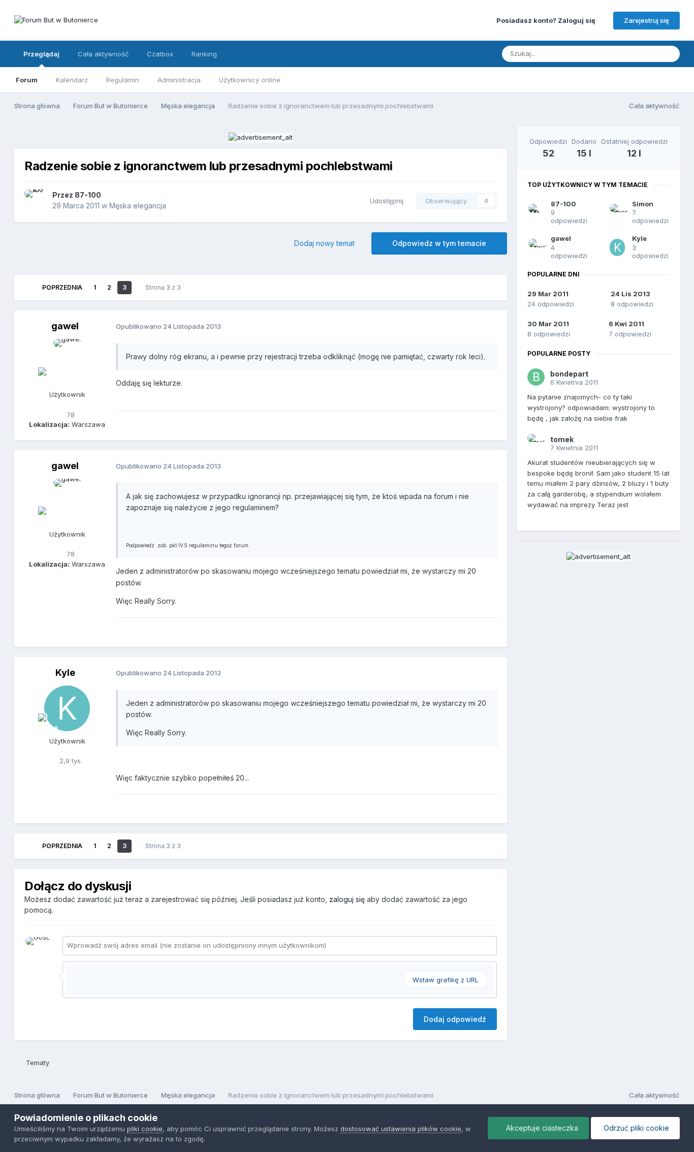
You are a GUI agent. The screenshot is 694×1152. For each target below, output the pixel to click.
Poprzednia (62, 287)
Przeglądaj (41, 54)
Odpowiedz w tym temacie (439, 243)
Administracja (179, 80)
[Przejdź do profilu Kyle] (67, 708)
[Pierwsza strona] (28, 287)
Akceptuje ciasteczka (541, 1128)
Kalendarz (72, 80)
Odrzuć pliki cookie (635, 1128)
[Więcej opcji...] (489, 327)
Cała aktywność (103, 54)
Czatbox (160, 54)
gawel (65, 326)
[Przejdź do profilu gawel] (67, 362)
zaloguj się (347, 899)
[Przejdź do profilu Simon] (617, 212)
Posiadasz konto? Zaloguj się (547, 20)
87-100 (88, 195)
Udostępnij (384, 201)
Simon (642, 204)
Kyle (65, 672)
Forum (27, 80)
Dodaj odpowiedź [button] (455, 1019)
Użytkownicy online (249, 80)
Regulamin (122, 80)
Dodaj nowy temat (324, 243)
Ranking (204, 54)
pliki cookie (145, 1129)
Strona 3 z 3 (164, 287)
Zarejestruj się (646, 20)
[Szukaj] (669, 54)
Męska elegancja (137, 205)
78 (70, 415)
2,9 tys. (69, 761)
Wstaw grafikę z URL (446, 980)
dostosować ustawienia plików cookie (400, 1129)
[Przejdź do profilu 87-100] (35, 201)
